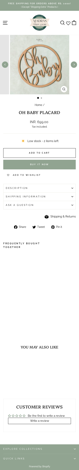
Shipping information (26, 196)
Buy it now (39, 164)
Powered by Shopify (39, 466)
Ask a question (20, 205)
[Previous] (5, 64)
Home (38, 105)
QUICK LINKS (14, 458)
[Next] (74, 64)
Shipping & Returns (63, 216)
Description (17, 188)
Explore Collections (22, 449)
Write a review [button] (39, 420)
